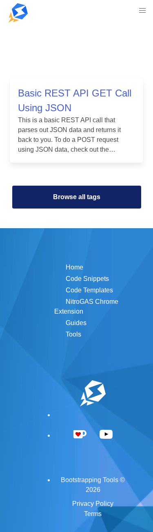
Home (74, 267)
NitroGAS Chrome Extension (86, 306)
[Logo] (18, 13)
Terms (93, 513)
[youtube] (106, 444)
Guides (76, 322)
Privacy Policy (92, 503)
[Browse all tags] (76, 177)
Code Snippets (87, 278)
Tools (73, 334)
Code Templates (89, 290)
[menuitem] (142, 10)
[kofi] (80, 444)
